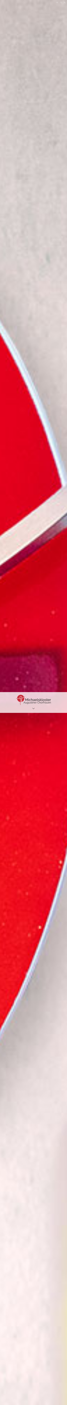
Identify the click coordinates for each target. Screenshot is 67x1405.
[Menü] (57, 2)
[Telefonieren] (65, 2)
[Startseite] (33, 700)
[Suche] (61, 2)
